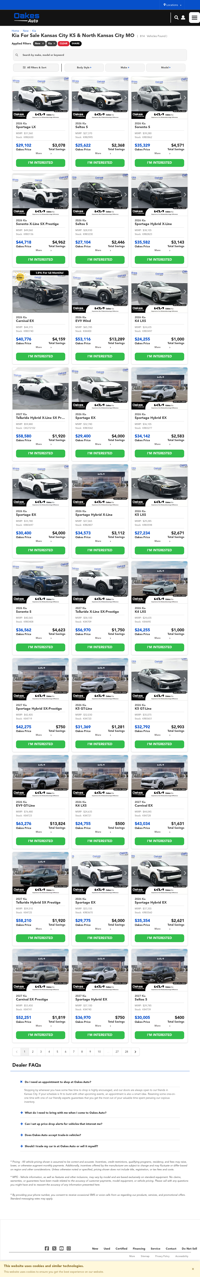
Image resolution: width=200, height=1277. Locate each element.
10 (99, 1051)
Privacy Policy (162, 1256)
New (95, 1248)
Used (107, 1248)
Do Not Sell (189, 1248)
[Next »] (135, 1052)
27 (117, 1051)
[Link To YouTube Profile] (62, 1248)
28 (126, 1051)
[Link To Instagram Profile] (69, 1248)
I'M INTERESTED (40, 162)
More (39, 153)
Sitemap (145, 1256)
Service (155, 1248)
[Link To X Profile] (54, 1248)
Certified (121, 1248)
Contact (171, 1248)
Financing (139, 1248)
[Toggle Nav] (194, 17)
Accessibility (181, 1256)
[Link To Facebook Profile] (47, 1248)
